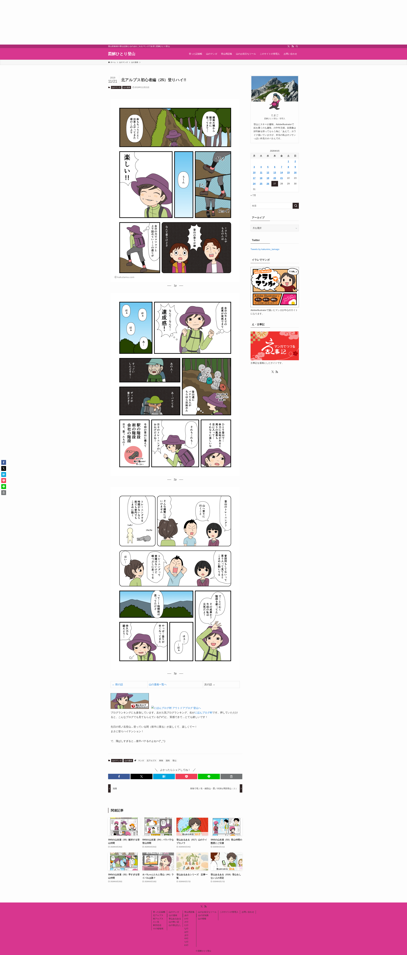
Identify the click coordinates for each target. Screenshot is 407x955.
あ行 (186, 915)
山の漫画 (126, 87)
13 (274, 172)
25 (261, 183)
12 (268, 172)
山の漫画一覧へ (158, 684)
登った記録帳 (159, 912)
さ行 (186, 922)
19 (268, 178)
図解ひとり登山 (121, 54)
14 (281, 172)
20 (274, 178)
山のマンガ (116, 87)
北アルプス (151, 760)
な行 (186, 928)
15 (288, 172)
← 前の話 (117, 684)
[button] (119, 776)
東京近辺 (157, 925)
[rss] (293, 46)
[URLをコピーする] (231, 776)
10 (254, 172)
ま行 (186, 935)
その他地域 (158, 928)
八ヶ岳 (156, 922)
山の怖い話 (174, 922)
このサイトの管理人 (229, 912)
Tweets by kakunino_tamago (265, 249)
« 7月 (253, 195)
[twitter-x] (288, 46)
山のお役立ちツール (207, 912)
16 (295, 172)
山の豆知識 (203, 915)
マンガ (141, 760)
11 (261, 172)
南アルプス (158, 918)
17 (254, 178)
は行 (186, 932)
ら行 (186, 942)
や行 (186, 938)
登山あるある (175, 918)
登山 (174, 760)
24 (254, 183)
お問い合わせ (248, 912)
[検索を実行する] (296, 206)
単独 (161, 760)
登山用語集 (189, 912)
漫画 (168, 760)
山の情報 (202, 918)
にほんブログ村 (203, 712)
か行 (186, 918)
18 (261, 178)
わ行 (186, 945)
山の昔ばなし (175, 925)
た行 (186, 925)
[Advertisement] (95, 22)
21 (281, 178)
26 (268, 183)
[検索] (297, 46)
